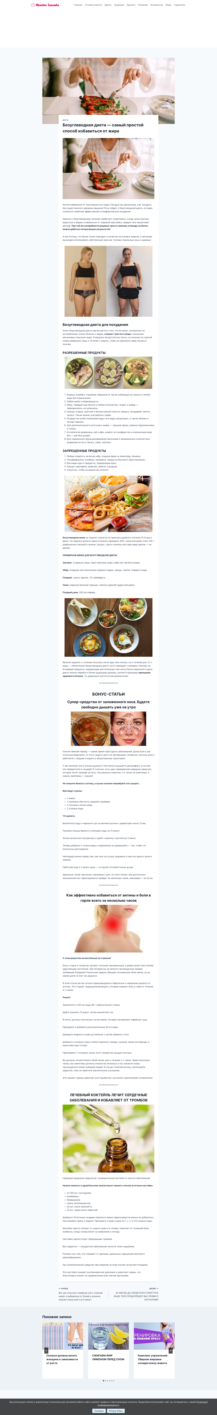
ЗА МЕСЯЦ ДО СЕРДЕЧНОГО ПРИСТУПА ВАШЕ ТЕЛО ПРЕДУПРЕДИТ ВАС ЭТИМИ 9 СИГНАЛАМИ (136, 1294)
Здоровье (119, 5)
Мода (168, 5)
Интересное (156, 5)
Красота (131, 5)
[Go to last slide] (46, 1351)
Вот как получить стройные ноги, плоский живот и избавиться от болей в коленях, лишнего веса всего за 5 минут (81, 1294)
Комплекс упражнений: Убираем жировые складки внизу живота (153, 1359)
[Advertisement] (108, 28)
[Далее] (171, 1351)
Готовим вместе (93, 5)
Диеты (108, 5)
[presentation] (62, 1336)
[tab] (103, 1380)
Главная (78, 5)
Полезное (143, 5)
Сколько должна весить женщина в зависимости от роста (62, 1359)
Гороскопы (179, 5)
